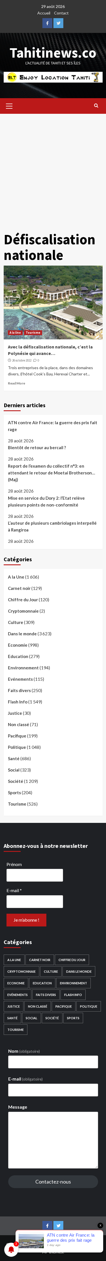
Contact (61, 12)
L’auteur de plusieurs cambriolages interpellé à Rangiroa (52, 526)
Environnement (23, 667)
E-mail (14, 890)
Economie (17, 645)
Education (18, 656)
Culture (15, 622)
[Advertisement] (53, 170)
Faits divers (19, 690)
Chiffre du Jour (23, 599)
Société (15, 781)
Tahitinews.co (53, 53)
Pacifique (17, 735)
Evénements (20, 679)
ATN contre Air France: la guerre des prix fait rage (52, 426)
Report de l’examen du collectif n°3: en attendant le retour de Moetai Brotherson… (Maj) (51, 472)
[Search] (96, 105)
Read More (16, 383)
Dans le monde (22, 633)
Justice (15, 713)
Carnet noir (19, 588)
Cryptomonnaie (23, 610)
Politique (17, 747)
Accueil (43, 12)
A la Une (15, 333)
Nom (24, 1051)
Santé (14, 758)
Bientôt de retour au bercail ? (37, 447)
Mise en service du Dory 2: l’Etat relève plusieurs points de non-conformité (46, 501)
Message (17, 1106)
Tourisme (33, 333)
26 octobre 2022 (21, 360)
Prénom (14, 864)
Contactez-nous (53, 1181)
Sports (14, 792)
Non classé (18, 724)
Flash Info (17, 701)
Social (14, 769)
